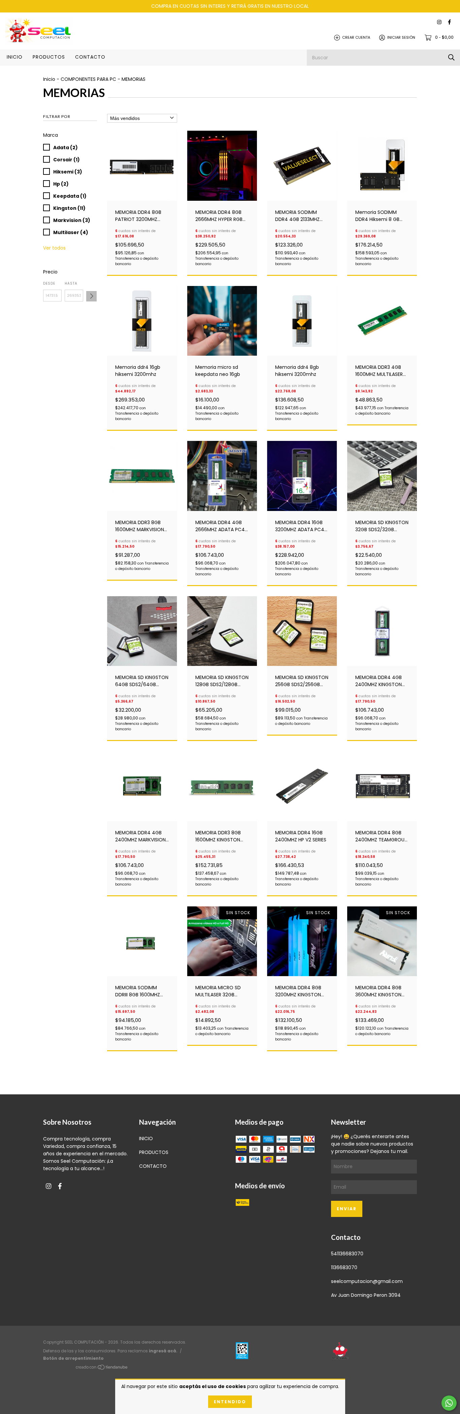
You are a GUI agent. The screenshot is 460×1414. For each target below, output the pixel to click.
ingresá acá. (163, 1351)
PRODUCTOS (49, 57)
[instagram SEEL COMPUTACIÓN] (439, 22)
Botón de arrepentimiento (73, 1358)
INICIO (15, 57)
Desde (49, 283)
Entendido (230, 1402)
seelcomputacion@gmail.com (367, 1281)
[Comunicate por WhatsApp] (449, 1403)
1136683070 (344, 1267)
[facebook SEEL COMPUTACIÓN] (449, 22)
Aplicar (91, 296)
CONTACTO (90, 57)
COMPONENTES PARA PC (88, 79)
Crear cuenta (356, 37)
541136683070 (347, 1253)
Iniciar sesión (401, 37)
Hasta (71, 283)
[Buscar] (451, 57)
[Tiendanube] (102, 1368)
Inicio (49, 79)
